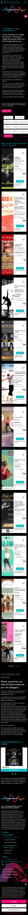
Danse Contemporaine (19, 248)
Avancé (15, 162)
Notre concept (8, 850)
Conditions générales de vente (10, 874)
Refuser (14, 905)
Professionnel (22, 250)
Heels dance (21, 206)
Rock (15, 208)
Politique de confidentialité (19, 913)
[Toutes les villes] (21, 131)
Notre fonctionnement (10, 842)
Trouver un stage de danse (11, 837)
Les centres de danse (9, 839)
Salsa (18, 208)
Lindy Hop (21, 207)
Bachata (16, 206)
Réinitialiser (23, 136)
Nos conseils (7, 853)
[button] (25, 884)
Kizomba (16, 207)
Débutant (19, 162)
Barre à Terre (17, 509)
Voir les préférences (14, 910)
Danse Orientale (20, 291)
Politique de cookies (7, 913)
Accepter (14, 901)
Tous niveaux (22, 164)
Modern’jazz (17, 635)
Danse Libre (17, 592)
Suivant (17, 666)
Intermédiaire (17, 163)
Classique (16, 289)
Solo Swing (16, 419)
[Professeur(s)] (14, 127)
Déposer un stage (9, 847)
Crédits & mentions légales (9, 871)
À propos (5, 832)
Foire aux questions (7, 869)
